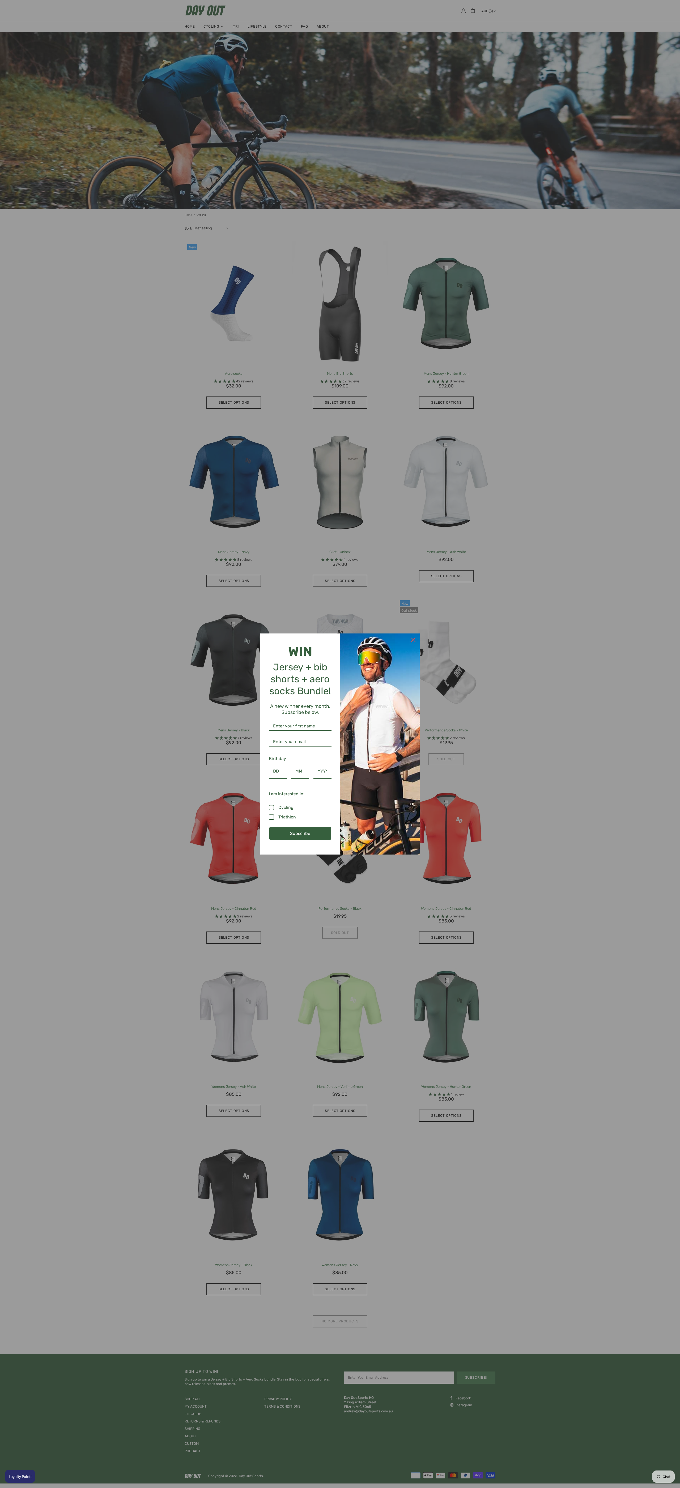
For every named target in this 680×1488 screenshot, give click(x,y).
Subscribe (300, 833)
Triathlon (287, 817)
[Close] (413, 639)
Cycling (286, 807)
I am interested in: (286, 793)
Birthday (277, 758)
